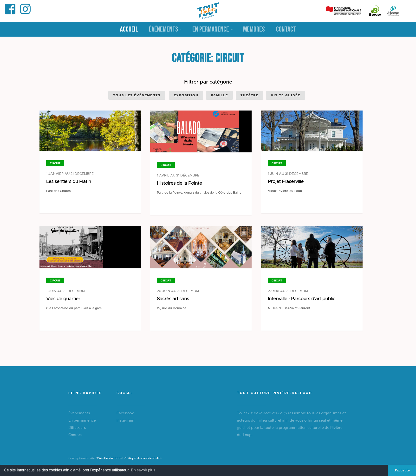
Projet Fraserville (286, 181)
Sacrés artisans (173, 299)
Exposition (186, 95)
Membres (254, 29)
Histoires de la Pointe (179, 183)
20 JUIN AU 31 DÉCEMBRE (178, 291)
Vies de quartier (63, 299)
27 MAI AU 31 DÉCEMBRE (288, 291)
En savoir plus (143, 470)
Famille (219, 95)
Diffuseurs (77, 427)
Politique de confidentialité (143, 458)
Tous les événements (136, 95)
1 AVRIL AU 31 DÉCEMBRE (178, 175)
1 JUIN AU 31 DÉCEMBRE (288, 173)
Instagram (125, 420)
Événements (163, 29)
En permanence (210, 29)
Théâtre (249, 95)
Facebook (125, 413)
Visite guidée (285, 95)
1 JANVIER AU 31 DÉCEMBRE (70, 173)
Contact (286, 29)
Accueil (129, 29)
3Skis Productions (109, 458)
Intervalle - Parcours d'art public (301, 299)
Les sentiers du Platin (68, 181)
